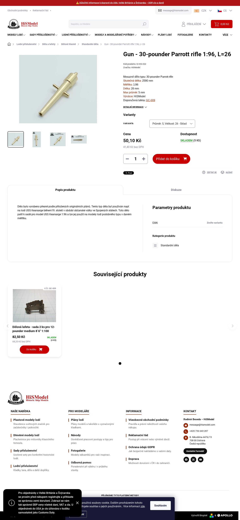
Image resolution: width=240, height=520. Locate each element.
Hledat (144, 24)
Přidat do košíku (167, 159)
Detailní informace (133, 107)
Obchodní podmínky (18, 10)
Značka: (131, 67)
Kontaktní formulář (195, 451)
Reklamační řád (40, 10)
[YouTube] (200, 459)
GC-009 (150, 100)
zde (143, 506)
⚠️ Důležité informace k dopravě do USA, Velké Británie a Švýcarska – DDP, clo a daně (120, 2)
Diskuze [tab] (176, 190)
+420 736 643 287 (199, 431)
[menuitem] (17, 35)
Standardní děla (170, 245)
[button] (120, 363)
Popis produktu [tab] (65, 190)
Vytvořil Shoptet (199, 515)
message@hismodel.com (202, 424)
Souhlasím (160, 505)
